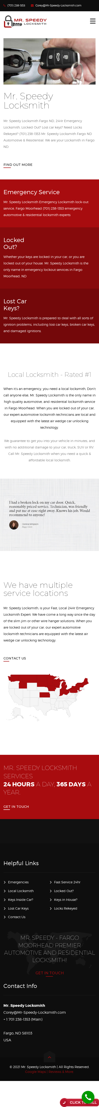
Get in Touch (16, 807)
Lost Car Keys (18, 908)
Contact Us (14, 658)
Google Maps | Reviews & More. (49, 1072)
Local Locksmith (21, 891)
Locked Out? (64, 891)
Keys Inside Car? (20, 900)
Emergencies (18, 882)
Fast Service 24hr (67, 882)
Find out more (17, 165)
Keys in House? (65, 900)
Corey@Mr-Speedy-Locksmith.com (58, 5)
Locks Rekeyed (65, 908)
